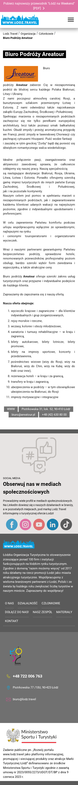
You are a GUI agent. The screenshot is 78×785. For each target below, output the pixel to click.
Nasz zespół (42, 612)
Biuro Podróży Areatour (18, 37)
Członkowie (46, 33)
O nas (9, 603)
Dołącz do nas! (17, 612)
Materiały (64, 612)
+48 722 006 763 (27, 676)
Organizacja (28, 33)
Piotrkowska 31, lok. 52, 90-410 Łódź (46, 409)
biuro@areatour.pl (23, 414)
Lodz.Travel (10, 33)
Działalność (28, 603)
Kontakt (11, 621)
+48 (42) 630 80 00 (54, 414)
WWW (11, 409)
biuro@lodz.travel (24, 699)
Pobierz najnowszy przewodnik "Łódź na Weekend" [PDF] (39, 6)
